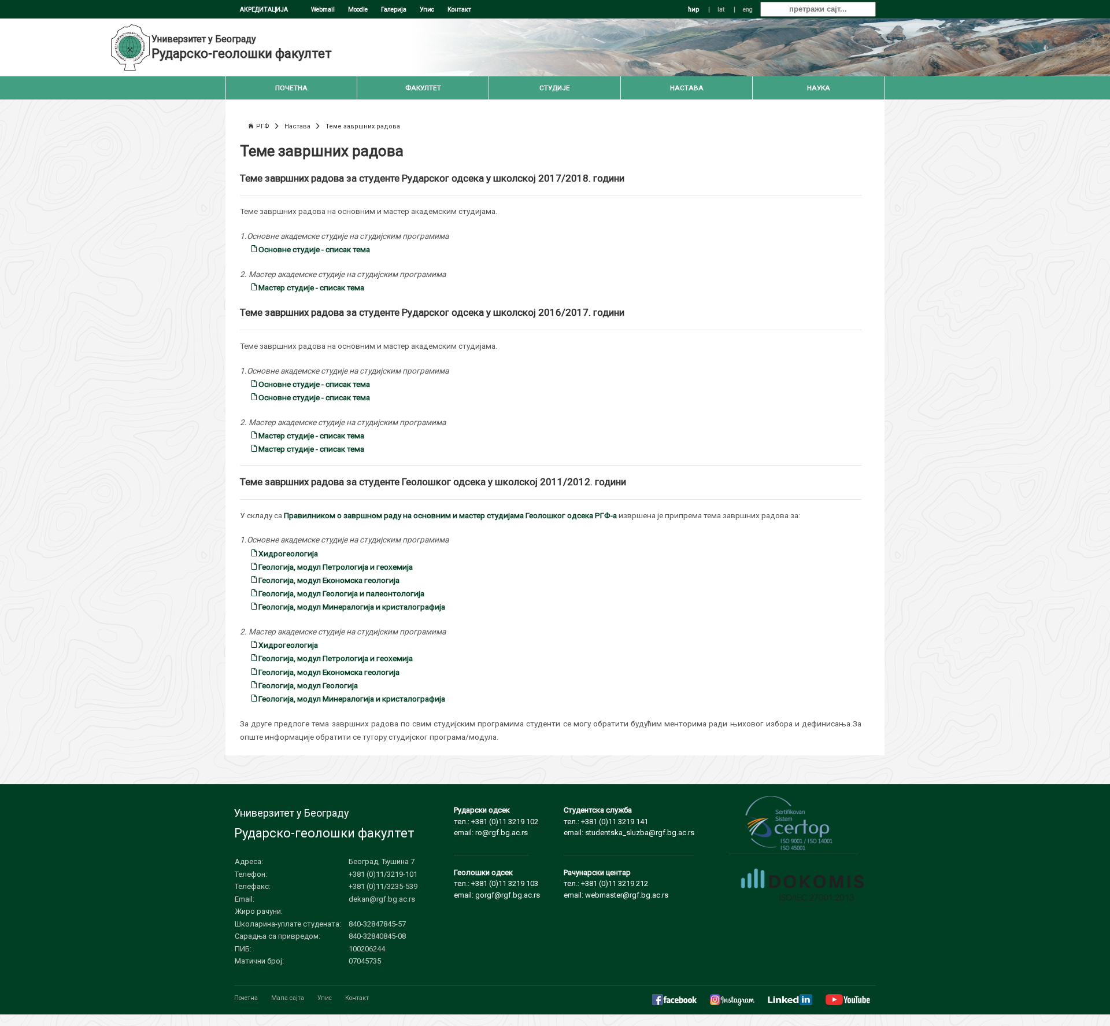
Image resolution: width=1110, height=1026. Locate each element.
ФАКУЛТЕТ (423, 88)
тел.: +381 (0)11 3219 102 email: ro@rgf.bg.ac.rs (496, 821)
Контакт (459, 9)
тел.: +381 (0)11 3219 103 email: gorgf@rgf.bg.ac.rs (497, 883)
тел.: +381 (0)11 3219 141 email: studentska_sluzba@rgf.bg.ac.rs (629, 821)
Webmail (323, 9)
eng (748, 9)
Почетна (246, 998)
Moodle (358, 9)
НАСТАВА (687, 88)
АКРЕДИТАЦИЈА (264, 9)
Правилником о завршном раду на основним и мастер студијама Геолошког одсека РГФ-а (450, 515)
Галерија (393, 9)
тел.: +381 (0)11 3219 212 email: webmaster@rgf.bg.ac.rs (616, 883)
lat (720, 9)
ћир (693, 9)
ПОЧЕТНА (291, 88)
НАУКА (818, 88)
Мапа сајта (287, 998)
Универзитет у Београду (203, 39)
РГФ (262, 126)
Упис (427, 9)
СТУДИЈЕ (554, 88)
